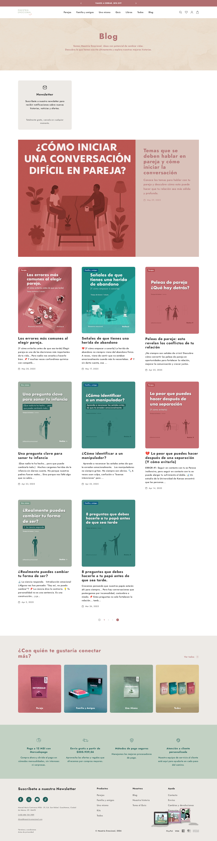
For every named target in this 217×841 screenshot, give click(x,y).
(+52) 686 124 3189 (26, 815)
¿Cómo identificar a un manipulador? (102, 455)
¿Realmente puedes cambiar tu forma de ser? (43, 574)
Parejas (67, 12)
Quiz (118, 12)
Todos (140, 12)
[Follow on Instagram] (29, 801)
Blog (151, 12)
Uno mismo (105, 12)
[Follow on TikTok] (45, 799)
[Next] (136, 3)
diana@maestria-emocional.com (30, 819)
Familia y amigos (85, 12)
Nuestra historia (141, 800)
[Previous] (81, 3)
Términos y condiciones (27, 830)
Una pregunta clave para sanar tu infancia (40, 455)
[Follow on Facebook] (20, 799)
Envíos (171, 800)
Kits (99, 810)
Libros (129, 12)
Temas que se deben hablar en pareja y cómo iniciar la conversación (165, 161)
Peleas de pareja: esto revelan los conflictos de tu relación (169, 343)
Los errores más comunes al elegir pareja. (43, 340)
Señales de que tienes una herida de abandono (105, 340)
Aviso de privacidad (26, 832)
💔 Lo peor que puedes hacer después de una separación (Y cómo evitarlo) (171, 457)
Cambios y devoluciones (181, 805)
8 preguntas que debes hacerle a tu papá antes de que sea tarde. (105, 576)
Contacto (172, 795)
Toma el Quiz (139, 805)
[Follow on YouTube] (37, 799)
